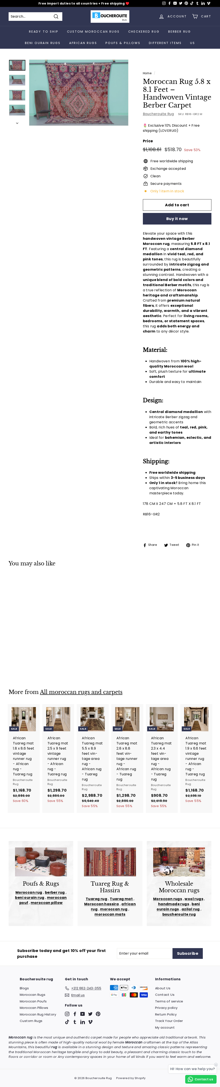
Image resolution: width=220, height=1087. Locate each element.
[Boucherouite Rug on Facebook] (75, 1013)
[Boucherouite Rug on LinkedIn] (82, 1021)
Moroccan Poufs (33, 1001)
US (192, 43)
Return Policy (166, 1014)
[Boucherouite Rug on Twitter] (90, 1013)
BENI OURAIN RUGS (43, 43)
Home (147, 73)
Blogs (24, 988)
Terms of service (169, 1001)
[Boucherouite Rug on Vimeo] (90, 1021)
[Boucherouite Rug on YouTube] (82, 1013)
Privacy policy (166, 1007)
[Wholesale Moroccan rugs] (179, 862)
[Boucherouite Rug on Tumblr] (75, 1021)
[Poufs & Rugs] (41, 862)
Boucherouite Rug (158, 113)
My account (165, 1027)
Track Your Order (169, 1021)
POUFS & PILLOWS (122, 43)
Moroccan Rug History (38, 1014)
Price (148, 141)
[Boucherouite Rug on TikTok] (67, 1021)
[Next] (17, 122)
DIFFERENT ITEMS (165, 43)
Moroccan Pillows (34, 1007)
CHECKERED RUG (144, 31)
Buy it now (177, 218)
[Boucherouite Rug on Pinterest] (98, 1013)
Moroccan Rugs (32, 994)
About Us (162, 988)
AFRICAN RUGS (83, 43)
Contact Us (164, 994)
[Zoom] (78, 93)
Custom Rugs (31, 1021)
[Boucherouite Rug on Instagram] (67, 1013)
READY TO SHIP (43, 31)
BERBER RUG (179, 31)
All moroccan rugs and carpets (81, 692)
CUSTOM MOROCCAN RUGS (93, 31)
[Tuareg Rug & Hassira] (110, 862)
